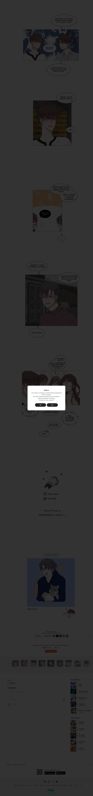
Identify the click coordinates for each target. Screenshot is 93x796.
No (40, 405)
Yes (52, 405)
